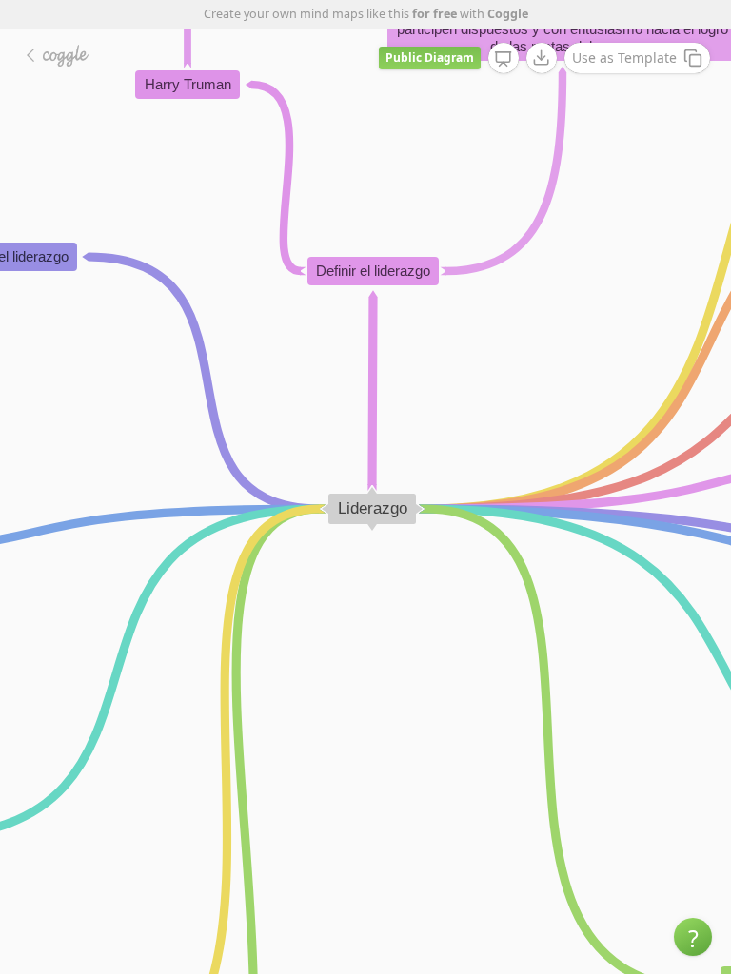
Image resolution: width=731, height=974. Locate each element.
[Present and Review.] (503, 59)
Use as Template (624, 58)
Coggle (507, 14)
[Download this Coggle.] (541, 58)
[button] (693, 937)
